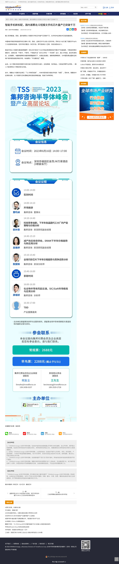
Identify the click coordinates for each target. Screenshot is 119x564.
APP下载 (88, 14)
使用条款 (16, 544)
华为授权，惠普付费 (11, 510)
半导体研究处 (22, 2)
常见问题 (50, 544)
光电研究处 (40, 2)
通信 (16, 19)
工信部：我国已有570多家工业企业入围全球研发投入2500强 (23, 532)
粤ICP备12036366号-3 (59, 562)
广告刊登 (34, 544)
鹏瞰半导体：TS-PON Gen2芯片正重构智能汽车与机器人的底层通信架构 (27, 524)
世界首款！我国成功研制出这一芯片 (16, 530)
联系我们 (42, 544)
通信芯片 (28, 484)
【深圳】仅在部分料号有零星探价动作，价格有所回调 (96, 41)
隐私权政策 (25, 544)
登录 (112, 7)
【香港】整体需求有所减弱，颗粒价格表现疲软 (95, 43)
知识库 (75, 14)
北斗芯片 (22, 484)
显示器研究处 (32, 2)
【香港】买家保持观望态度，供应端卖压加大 (94, 30)
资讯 (11, 19)
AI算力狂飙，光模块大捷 (12, 507)
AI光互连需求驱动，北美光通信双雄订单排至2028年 (21, 513)
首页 (10, 14)
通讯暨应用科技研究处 (62, 2)
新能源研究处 (50, 2)
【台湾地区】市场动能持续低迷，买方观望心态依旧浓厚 (96, 33)
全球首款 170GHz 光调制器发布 (15, 521)
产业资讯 (22, 14)
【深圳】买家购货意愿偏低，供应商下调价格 (94, 28)
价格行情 (49, 14)
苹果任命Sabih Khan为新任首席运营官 (17, 527)
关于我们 (8, 544)
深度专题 (35, 14)
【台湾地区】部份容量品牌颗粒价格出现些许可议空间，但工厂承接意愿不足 (96, 46)
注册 (106, 7)
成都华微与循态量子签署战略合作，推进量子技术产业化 (22, 518)
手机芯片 (15, 484)
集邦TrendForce (10, 2)
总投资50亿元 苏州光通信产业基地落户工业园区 (20, 516)
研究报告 (63, 14)
